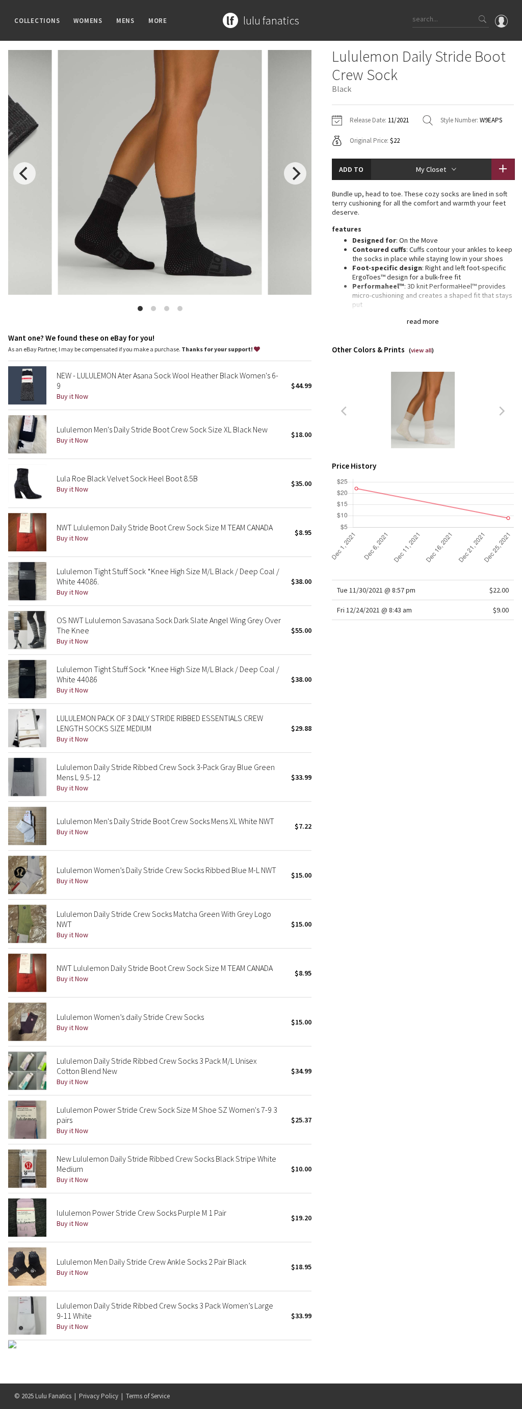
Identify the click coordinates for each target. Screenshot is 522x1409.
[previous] (24, 173)
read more (423, 321)
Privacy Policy (98, 1396)
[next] (295, 173)
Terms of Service (148, 1396)
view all (421, 350)
